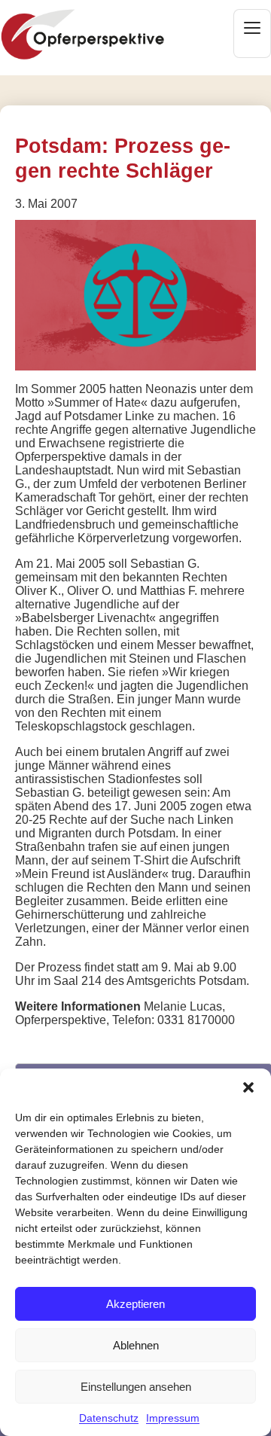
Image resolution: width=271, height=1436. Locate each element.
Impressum (172, 1418)
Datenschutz (109, 1418)
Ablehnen (136, 1345)
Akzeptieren (135, 1303)
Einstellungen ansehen (136, 1386)
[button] (248, 1087)
